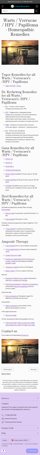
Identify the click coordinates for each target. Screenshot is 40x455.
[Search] (36, 11)
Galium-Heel (9, 213)
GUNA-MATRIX (10, 180)
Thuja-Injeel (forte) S (12, 249)
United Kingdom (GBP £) (21, 440)
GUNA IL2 (8, 163)
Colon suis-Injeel (11, 323)
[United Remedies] (20, 6)
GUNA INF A (9, 166)
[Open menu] (3, 6)
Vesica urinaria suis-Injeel (25, 323)
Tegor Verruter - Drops (13, 86)
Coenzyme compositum (13, 284)
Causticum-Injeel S (12, 267)
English (5, 440)
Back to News (6, 374)
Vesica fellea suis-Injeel (13, 325)
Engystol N (9, 278)
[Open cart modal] (37, 6)
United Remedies (18, 444)
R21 (6, 131)
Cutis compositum (11, 296)
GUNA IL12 (9, 159)
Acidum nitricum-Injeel (13, 255)
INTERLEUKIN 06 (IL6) (13, 170)
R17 (6, 106)
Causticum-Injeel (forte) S (14, 259)
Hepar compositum (11, 306)
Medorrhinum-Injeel (20, 278)
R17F (7, 112)
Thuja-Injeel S (10, 229)
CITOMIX (8, 186)
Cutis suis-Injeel (10, 315)
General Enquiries (11, 418)
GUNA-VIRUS (10, 174)
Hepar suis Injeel (29, 325)
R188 (7, 125)
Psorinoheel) (6, 209)
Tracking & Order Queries (13, 422)
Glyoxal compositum (21, 286)
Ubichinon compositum (30, 284)
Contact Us (24, 335)
